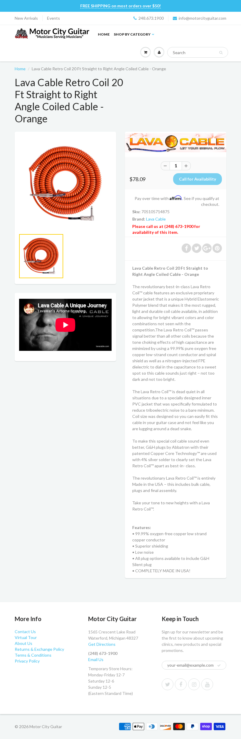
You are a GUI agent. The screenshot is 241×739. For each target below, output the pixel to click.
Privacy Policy (27, 660)
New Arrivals (26, 18)
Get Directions (102, 644)
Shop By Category (132, 34)
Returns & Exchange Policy (39, 649)
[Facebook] (181, 684)
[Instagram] (194, 684)
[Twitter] (167, 684)
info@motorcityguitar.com (202, 18)
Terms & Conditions (33, 655)
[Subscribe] (219, 665)
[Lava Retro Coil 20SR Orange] (65, 184)
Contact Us (25, 631)
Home (104, 34)
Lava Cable (156, 218)
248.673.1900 (151, 18)
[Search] (221, 52)
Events (53, 18)
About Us (23, 643)
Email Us (95, 659)
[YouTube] (207, 684)
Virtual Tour (26, 637)
